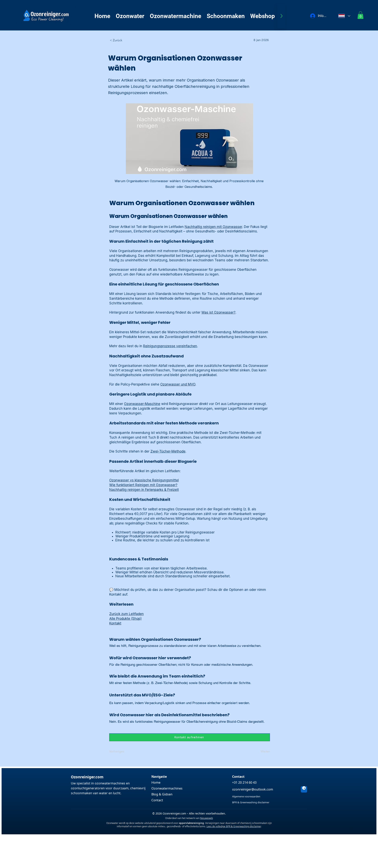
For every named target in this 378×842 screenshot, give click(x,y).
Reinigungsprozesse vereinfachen (170, 346)
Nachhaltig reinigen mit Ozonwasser (213, 227)
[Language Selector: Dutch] (344, 16)
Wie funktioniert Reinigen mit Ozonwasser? (143, 485)
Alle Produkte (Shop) (125, 619)
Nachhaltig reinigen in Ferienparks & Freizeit (144, 490)
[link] (360, 15)
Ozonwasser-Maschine (142, 404)
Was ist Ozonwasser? (218, 312)
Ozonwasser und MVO (177, 384)
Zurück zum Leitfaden (126, 614)
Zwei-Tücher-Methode (167, 451)
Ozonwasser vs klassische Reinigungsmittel (144, 480)
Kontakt (115, 623)
